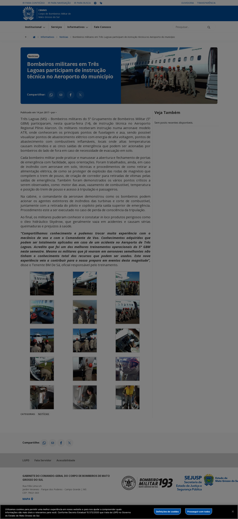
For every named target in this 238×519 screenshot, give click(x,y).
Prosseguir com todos (198, 511)
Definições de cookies (167, 511)
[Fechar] (232, 511)
